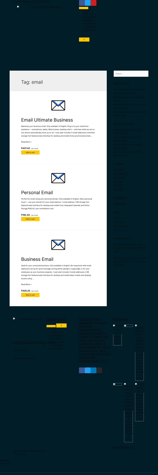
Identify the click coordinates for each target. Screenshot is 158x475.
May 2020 (118, 181)
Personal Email (37, 192)
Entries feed (119, 222)
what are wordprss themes (125, 93)
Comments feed (120, 226)
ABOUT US (88, 14)
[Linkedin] (93, 370)
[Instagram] (99, 370)
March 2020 (118, 189)
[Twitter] (88, 370)
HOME (86, 11)
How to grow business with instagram (129, 89)
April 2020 (118, 185)
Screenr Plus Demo (122, 261)
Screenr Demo (140, 258)
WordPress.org (120, 230)
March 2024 (119, 170)
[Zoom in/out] (33, 470)
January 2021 (119, 178)
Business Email (37, 259)
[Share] (14, 470)
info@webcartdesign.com (34, 342)
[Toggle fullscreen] (24, 470)
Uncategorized (120, 204)
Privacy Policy (90, 30)
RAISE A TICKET (91, 23)
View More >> (123, 447)
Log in (116, 218)
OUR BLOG (88, 20)
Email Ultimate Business (47, 120)
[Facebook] (82, 370)
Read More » (26, 142)
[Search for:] (131, 74)
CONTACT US (89, 17)
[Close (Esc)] (4, 470)
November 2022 (120, 174)
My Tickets (91, 27)
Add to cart (30, 152)
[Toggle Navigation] (51, 326)
